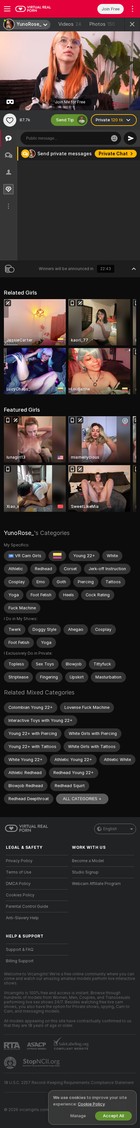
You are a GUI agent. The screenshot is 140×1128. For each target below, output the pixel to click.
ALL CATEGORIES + (82, 798)
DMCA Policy (18, 883)
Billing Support (20, 961)
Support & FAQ (20, 949)
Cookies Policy (20, 895)
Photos (102, 24)
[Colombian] (57, 556)
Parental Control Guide (27, 906)
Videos (69, 24)
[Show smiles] (114, 138)
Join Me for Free (70, 102)
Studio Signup (85, 872)
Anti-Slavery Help (22, 918)
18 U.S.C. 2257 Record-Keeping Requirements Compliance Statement (69, 1082)
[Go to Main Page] (42, 9)
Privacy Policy (19, 861)
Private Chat (113, 153)
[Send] (130, 138)
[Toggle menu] (7, 9)
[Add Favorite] (9, 120)
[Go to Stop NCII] (42, 1063)
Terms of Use (18, 872)
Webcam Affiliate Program (96, 883)
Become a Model (88, 861)
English (110, 829)
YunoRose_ (19, 532)
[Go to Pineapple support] (11, 1063)
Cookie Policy (91, 1104)
